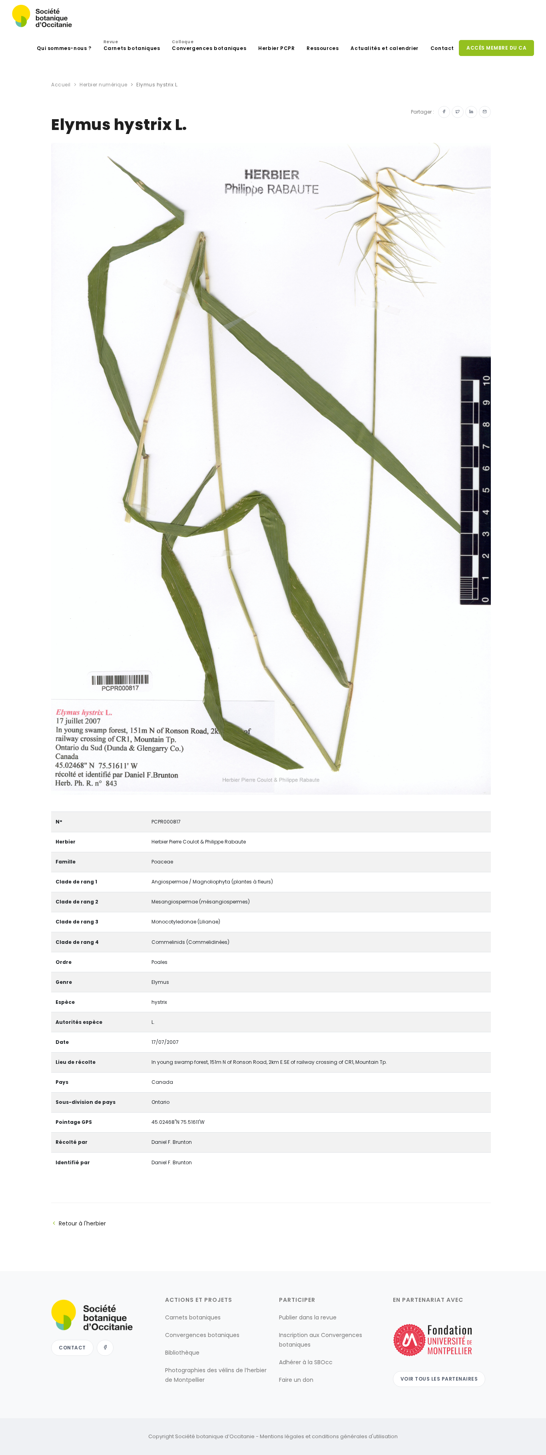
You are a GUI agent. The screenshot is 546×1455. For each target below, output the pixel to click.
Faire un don (296, 1380)
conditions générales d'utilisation (355, 1436)
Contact (442, 48)
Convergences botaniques (209, 46)
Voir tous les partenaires (439, 1378)
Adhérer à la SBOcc (306, 1362)
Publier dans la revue (308, 1317)
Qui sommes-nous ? (64, 48)
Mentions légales (282, 1436)
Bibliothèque (182, 1353)
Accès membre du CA (496, 47)
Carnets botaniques (132, 46)
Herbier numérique (104, 84)
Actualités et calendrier (384, 48)
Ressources (323, 48)
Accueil (61, 84)
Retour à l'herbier (82, 1223)
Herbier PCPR (276, 48)
